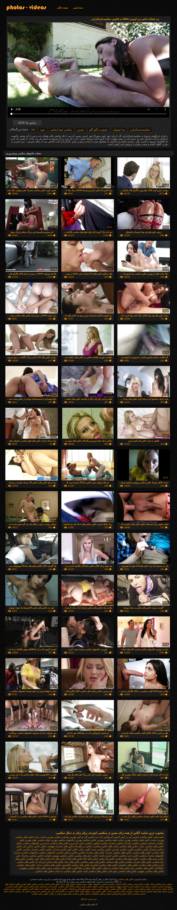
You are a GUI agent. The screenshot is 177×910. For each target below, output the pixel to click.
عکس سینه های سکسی (151, 858)
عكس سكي (85, 849)
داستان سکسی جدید (48, 889)
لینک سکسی (148, 884)
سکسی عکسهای (100, 884)
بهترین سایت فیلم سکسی (117, 840)
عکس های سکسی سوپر (59, 868)
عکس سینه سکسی (84, 884)
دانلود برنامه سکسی (40, 894)
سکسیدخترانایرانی (140, 129)
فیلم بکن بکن (53, 891)
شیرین (80, 129)
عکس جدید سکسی (128, 855)
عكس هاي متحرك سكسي (91, 852)
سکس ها (123, 894)
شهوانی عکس (48, 846)
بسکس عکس (85, 894)
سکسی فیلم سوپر (71, 894)
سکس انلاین (84, 891)
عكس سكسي (141, 849)
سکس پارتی (62, 889)
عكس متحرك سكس (56, 849)
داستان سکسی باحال (136, 894)
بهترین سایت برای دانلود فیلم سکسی (34, 837)
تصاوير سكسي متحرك (135, 843)
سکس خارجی (133, 886)
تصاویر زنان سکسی (163, 884)
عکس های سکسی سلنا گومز (87, 868)
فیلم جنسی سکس (135, 884)
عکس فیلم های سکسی (127, 858)
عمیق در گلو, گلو (98, 129)
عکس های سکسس (128, 865)
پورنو (88, 889)
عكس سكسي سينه (101, 849)
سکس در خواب (55, 894)
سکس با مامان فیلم (12, 891)
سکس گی (26, 891)
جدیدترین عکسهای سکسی (35, 843)
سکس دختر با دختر (159, 889)
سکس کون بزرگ (67, 884)
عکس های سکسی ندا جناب (68, 871)
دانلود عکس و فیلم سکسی (85, 886)
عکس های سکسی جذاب (48, 865)
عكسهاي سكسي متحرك (25, 852)
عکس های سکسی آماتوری (104, 865)
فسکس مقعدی (112, 894)
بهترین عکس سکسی (93, 840)
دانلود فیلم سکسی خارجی (49, 884)
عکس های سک (72, 861)
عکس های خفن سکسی (38, 858)
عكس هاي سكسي (141, 852)
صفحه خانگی (62, 8)
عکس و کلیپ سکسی (100, 889)
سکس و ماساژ (113, 891)
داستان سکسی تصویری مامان (133, 891)
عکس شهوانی (121, 886)
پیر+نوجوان (119, 129)
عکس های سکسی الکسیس (76, 865)
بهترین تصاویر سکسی (65, 837)
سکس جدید (145, 886)
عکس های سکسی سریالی (116, 868)
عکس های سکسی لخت (95, 871)
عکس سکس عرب (98, 891)
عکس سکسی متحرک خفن (29, 855)
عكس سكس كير (31, 846)
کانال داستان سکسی (117, 884)
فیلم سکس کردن (31, 886)
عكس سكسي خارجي (123, 849)
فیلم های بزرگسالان (76, 889)
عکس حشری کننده (108, 855)
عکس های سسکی (115, 861)
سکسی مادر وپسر (38, 891)
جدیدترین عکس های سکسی (64, 843)
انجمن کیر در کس (130, 837)
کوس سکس (20, 884)
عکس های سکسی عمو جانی (122, 871)
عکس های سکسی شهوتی (150, 871)
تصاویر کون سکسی (106, 886)
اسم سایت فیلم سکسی (151, 837)
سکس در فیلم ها (83, 846)
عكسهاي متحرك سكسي (151, 855)
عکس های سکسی (125, 879)
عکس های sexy (74, 858)
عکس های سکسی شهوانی (32, 868)
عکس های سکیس (44, 871)
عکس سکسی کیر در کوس (139, 889)
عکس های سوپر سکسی (92, 861)
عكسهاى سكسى (47, 852)
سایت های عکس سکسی (105, 846)
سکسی (153, 886)
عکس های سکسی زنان (142, 868)
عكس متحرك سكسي (34, 849)
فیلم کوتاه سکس (154, 891)
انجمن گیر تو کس (85, 837)
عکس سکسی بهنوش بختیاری (59, 855)
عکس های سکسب (148, 865)
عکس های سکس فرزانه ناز (49, 861)
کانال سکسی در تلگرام (69, 891)
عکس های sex (90, 858)
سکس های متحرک (65, 846)
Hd (33, 129)
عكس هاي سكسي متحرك (118, 852)
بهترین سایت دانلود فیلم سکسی (147, 840)
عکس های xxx (58, 858)
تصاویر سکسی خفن (89, 843)
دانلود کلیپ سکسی (30, 889)
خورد (42, 129)
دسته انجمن (78, 8)
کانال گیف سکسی (65, 886)
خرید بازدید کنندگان (88, 899)
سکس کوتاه (32, 884)
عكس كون (72, 849)
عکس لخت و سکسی (48, 886)
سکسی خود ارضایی (61, 129)
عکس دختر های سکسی (86, 855)
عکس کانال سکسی (118, 889)
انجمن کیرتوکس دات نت (107, 837)
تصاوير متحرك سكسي (111, 843)
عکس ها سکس (106, 858)
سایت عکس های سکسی (131, 846)
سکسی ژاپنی (15, 889)
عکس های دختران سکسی (138, 861)
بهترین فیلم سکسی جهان (44, 840)
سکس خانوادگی (98, 894)
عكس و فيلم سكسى (66, 852)
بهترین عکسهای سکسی (70, 840)
